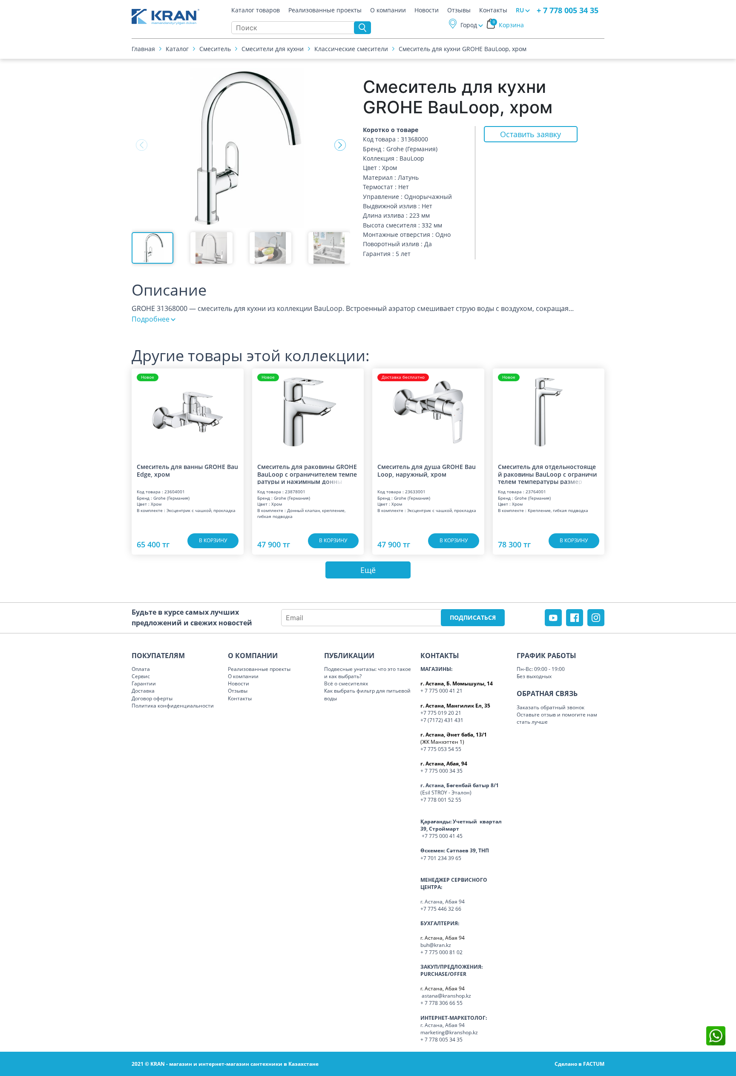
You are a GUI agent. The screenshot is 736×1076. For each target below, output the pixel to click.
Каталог (177, 48)
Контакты (493, 10)
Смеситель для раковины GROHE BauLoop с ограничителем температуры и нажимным (307, 473)
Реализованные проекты (325, 10)
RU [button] (520, 10)
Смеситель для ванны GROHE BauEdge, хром (187, 470)
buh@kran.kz (435, 945)
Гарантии (144, 683)
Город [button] (468, 25)
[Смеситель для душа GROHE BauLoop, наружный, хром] (428, 412)
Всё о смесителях (346, 683)
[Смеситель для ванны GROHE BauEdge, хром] (187, 412)
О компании (388, 10)
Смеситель (215, 48)
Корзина (508, 25)
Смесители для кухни (273, 48)
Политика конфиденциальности (173, 705)
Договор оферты (152, 698)
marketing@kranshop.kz (449, 1032)
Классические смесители (351, 48)
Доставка (143, 690)
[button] (340, 145)
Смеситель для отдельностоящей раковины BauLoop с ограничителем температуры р (547, 473)
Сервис (141, 676)
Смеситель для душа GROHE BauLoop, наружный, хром (426, 470)
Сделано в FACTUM (579, 1063)
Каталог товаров (255, 10)
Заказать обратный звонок (550, 707)
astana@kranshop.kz (446, 995)
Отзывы (459, 10)
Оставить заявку (530, 134)
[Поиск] (362, 27)
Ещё (368, 570)
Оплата (141, 669)
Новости (426, 10)
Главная (143, 48)
